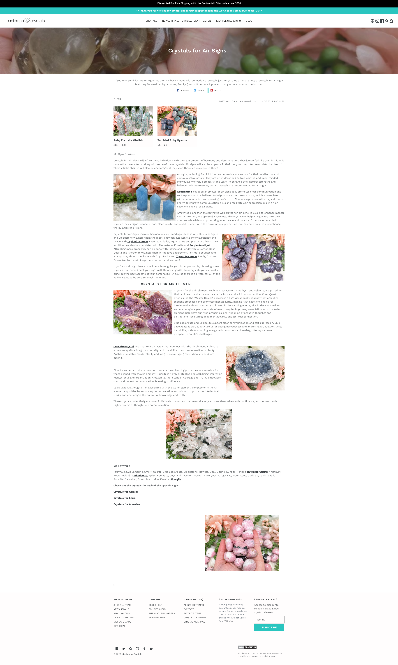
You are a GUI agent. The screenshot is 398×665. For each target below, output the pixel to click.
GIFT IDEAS (119, 626)
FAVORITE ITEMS (192, 613)
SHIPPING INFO (157, 617)
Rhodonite (140, 475)
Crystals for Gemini (125, 491)
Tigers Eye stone (186, 256)
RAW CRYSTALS (121, 613)
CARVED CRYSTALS (123, 617)
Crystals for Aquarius (126, 504)
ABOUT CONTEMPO (194, 605)
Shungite (175, 479)
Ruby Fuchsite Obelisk (128, 140)
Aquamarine (184, 191)
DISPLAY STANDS (122, 621)
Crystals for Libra (124, 497)
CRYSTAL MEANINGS (194, 621)
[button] (387, 21)
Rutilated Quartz (257, 471)
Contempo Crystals (132, 654)
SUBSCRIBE (269, 627)
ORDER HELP (155, 605)
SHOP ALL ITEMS (122, 605)
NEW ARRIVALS (121, 609)
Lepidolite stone (137, 241)
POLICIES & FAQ (157, 609)
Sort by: (224, 101)
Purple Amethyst (200, 245)
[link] (199, 4)
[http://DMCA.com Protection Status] (247, 648)
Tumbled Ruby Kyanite (172, 140)
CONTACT (189, 609)
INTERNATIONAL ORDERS (162, 613)
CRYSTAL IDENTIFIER (195, 617)
